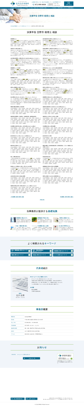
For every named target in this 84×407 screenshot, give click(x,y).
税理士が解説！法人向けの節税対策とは (51, 176)
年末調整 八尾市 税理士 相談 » (66, 196)
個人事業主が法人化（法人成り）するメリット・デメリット (24, 97)
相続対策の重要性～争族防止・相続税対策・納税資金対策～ (24, 116)
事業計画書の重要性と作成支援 (17, 106)
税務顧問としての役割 (15, 68)
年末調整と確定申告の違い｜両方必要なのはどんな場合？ (23, 126)
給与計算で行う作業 (47, 135)
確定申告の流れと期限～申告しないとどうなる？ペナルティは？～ (57, 77)
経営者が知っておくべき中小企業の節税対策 (52, 68)
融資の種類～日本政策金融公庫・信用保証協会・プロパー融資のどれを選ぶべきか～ (58, 146)
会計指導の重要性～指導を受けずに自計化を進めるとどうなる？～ (25, 58)
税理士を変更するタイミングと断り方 (51, 87)
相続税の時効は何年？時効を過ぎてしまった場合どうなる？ (24, 185)
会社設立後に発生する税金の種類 (18, 176)
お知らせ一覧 (32, 358)
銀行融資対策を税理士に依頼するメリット (52, 38)
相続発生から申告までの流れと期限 (50, 116)
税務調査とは (13, 38)
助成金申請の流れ (47, 156)
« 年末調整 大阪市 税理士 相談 (17, 196)
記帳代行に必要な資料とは (16, 48)
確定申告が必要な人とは (16, 145)
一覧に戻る (42, 199)
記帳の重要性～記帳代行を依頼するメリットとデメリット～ (56, 48)
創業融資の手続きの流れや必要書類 (50, 166)
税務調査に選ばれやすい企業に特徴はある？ (52, 97)
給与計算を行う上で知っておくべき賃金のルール (21, 135)
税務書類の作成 (14, 77)
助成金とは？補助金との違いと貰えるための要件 (21, 166)
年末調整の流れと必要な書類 (49, 126)
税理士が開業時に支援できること (18, 87)
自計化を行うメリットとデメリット (50, 58)
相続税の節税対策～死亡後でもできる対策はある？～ (54, 106)
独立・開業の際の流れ (15, 156)
